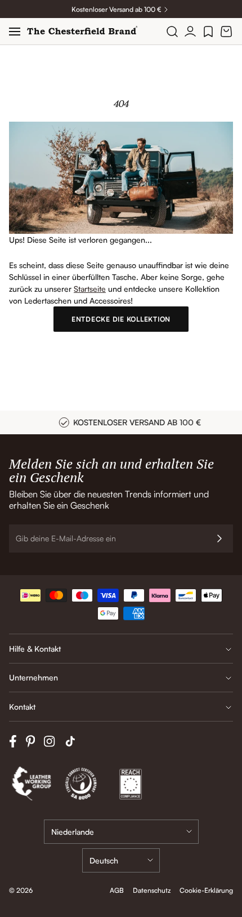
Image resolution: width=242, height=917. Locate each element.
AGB (117, 890)
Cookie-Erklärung (206, 890)
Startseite (90, 288)
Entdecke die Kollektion (121, 319)
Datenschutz (152, 890)
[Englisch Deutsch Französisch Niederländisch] (121, 860)
